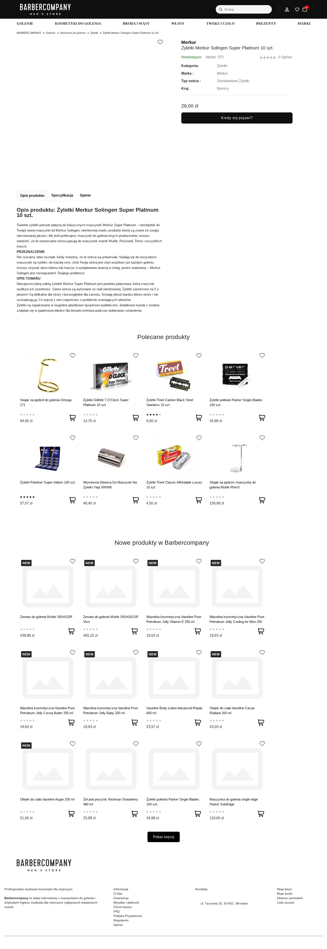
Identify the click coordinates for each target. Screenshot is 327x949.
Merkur (188, 42)
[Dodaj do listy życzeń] (160, 42)
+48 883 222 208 (213, 898)
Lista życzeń (285, 902)
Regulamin (121, 920)
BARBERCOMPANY (29, 33)
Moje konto (285, 893)
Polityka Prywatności (127, 916)
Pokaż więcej (163, 837)
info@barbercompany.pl (217, 908)
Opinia (118, 925)
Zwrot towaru (122, 907)
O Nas (117, 893)
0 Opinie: (285, 57)
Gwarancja (121, 898)
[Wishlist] (72, 355)
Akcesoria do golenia (73, 33)
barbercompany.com (215, 914)
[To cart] (72, 417)
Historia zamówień (290, 898)
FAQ (116, 911)
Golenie (50, 33)
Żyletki (94, 33)
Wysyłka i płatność (126, 902)
